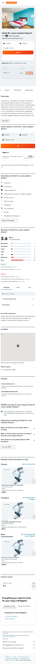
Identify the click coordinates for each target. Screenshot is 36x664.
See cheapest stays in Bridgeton (29, 498)
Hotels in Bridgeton (10, 619)
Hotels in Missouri (24, 658)
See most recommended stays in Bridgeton (28, 535)
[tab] (6, 287)
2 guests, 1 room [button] (8, 48)
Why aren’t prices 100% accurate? (13, 648)
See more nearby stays (28, 464)
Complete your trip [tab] (9, 606)
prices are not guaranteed (9, 636)
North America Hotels (23, 657)
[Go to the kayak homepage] (11, 3)
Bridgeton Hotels (9, 660)
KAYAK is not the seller (9, 642)
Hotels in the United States (11, 658)
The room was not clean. (10, 276)
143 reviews (15, 36)
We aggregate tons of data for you (13, 645)
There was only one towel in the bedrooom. (15, 279)
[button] (3, 3)
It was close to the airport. (11, 269)
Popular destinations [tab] (24, 606)
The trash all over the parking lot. (12, 281)
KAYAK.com (8, 657)
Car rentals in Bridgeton (11, 616)
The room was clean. (9, 267)
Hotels (14, 657)
